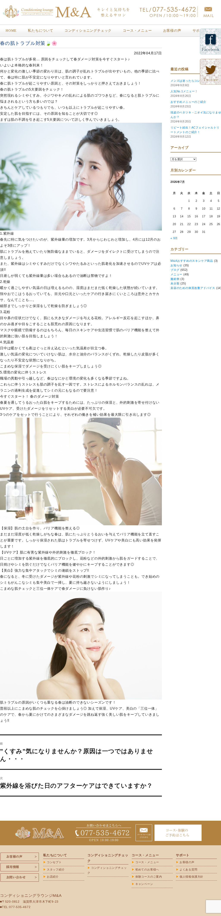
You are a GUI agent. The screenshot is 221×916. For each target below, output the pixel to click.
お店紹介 (53, 876)
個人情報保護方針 (191, 876)
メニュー (176, 274)
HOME (11, 30)
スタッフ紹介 (56, 869)
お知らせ (176, 265)
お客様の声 (172, 30)
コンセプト (54, 862)
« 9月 (174, 238)
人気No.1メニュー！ (184, 91)
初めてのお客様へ (147, 869)
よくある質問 (188, 869)
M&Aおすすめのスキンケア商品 (191, 260)
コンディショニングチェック (88, 30)
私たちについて (40, 30)
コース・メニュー (137, 30)
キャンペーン (144, 884)
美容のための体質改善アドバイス (192, 288)
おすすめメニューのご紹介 (188, 102)
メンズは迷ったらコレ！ (186, 80)
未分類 (174, 283)
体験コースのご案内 (148, 876)
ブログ (174, 269)
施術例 (174, 279)
